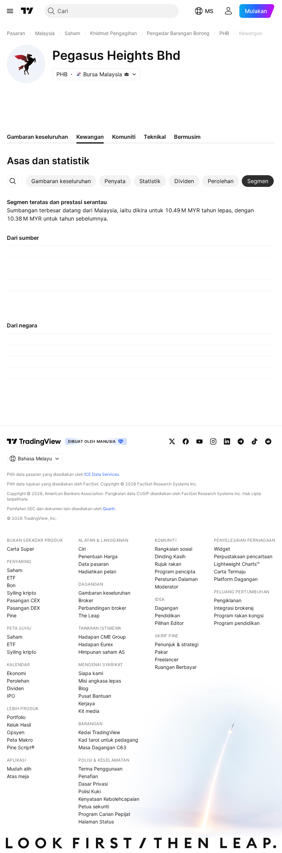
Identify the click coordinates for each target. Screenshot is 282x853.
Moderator (166, 587)
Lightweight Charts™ (237, 564)
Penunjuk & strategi (176, 644)
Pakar (161, 652)
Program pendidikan (237, 623)
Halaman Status (96, 821)
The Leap (89, 615)
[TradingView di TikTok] (254, 441)
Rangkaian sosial (173, 549)
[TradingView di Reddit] (268, 441)
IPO (11, 696)
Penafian (88, 776)
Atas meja (18, 776)
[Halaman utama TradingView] (34, 441)
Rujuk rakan (168, 564)
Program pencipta (175, 571)
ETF (11, 578)
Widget (222, 549)
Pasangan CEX (23, 600)
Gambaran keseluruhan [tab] (37, 136)
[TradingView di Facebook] (186, 441)
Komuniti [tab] (123, 136)
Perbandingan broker (102, 608)
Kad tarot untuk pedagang (108, 740)
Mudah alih (19, 769)
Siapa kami (90, 673)
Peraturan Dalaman (176, 579)
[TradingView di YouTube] (199, 441)
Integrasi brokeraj (233, 608)
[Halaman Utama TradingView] (27, 11)
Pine (12, 615)
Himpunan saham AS (101, 652)
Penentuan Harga (98, 556)
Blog (83, 688)
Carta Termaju (230, 571)
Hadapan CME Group (102, 637)
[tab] (61, 181)
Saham (14, 570)
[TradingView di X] (172, 441)
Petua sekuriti (93, 806)
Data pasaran (93, 564)
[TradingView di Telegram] (241, 441)
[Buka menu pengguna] (228, 11)
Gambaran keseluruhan (104, 593)
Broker (85, 600)
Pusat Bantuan (94, 696)
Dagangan (166, 608)
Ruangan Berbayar (176, 667)
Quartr (109, 508)
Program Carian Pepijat (104, 814)
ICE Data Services (101, 474)
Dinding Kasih (170, 556)
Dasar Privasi (93, 784)
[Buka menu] (10, 11)
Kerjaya (86, 703)
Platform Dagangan (236, 579)
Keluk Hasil (19, 725)
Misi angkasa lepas (99, 681)
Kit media (88, 711)
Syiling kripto (21, 593)
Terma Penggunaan (100, 769)
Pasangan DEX (23, 608)
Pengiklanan (227, 600)
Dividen (15, 688)
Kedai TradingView (99, 732)
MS (209, 11)
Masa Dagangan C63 (102, 747)
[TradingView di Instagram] (213, 441)
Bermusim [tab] (187, 136)
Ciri (82, 549)
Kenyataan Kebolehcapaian (108, 799)
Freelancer (166, 659)
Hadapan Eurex (95, 644)
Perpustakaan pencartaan (243, 556)
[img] (126, 74)
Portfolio (16, 717)
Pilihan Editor (169, 623)
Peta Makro (20, 740)
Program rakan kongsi (238, 615)
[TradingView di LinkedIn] (227, 441)
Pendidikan (167, 615)
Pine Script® (20, 747)
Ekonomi (16, 673)
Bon (11, 585)
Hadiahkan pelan (97, 571)
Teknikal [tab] (155, 136)
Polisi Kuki (89, 791)
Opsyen (15, 732)
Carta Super (20, 549)
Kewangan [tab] (90, 136)
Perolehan (18, 681)
